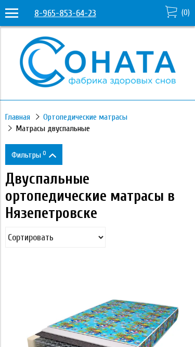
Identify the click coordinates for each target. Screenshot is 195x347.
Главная (17, 117)
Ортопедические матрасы (85, 117)
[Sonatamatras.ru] (98, 84)
